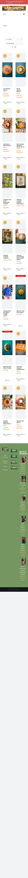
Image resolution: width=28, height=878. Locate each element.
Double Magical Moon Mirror (7, 422)
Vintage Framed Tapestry (6, 257)
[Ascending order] (21, 39)
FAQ (5, 466)
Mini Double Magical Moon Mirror (20, 146)
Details (9, 102)
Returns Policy (5, 462)
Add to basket (5, 103)
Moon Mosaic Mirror (19, 90)
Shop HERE (17, 3)
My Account (5, 456)
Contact (5, 470)
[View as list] (15, 47)
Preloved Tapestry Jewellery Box (21, 368)
